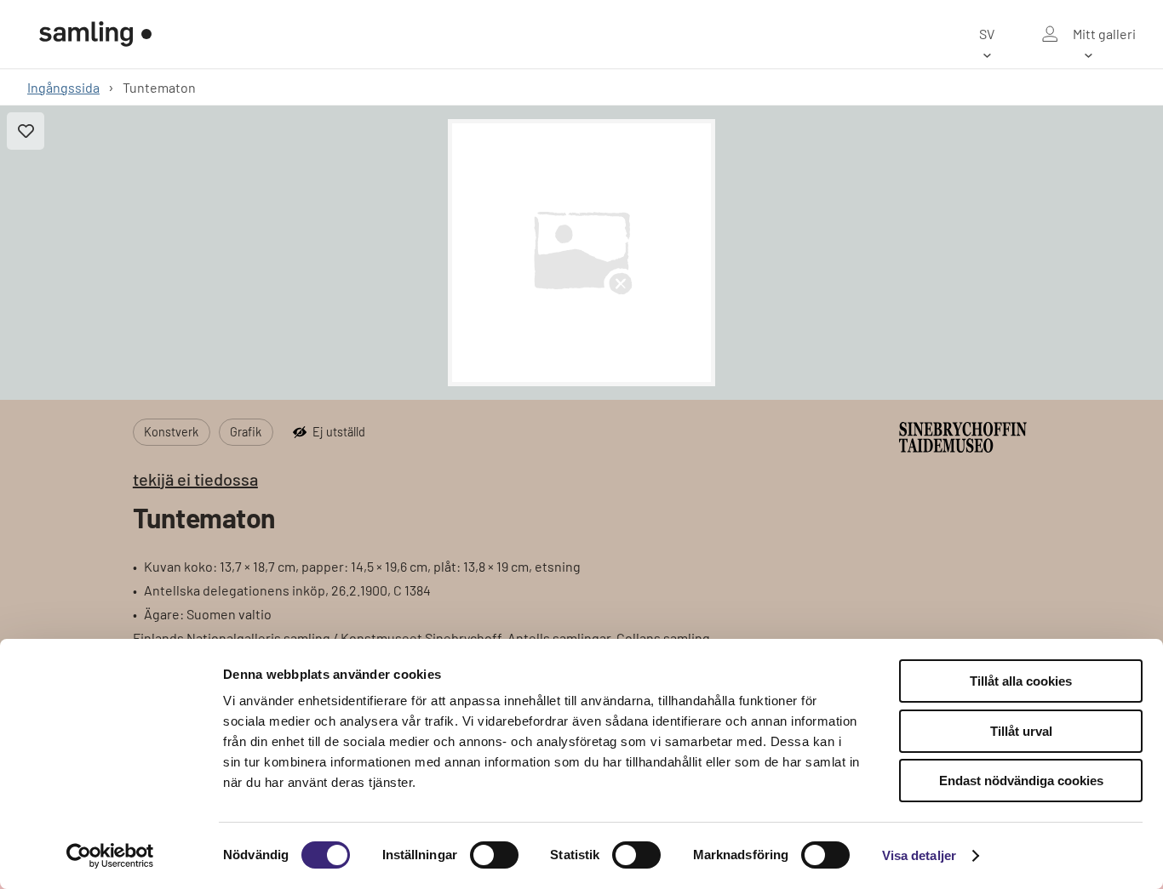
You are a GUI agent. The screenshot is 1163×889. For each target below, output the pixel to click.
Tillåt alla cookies (1021, 681)
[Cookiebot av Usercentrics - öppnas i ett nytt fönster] (110, 856)
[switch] (494, 855)
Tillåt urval (1021, 731)
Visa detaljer (919, 855)
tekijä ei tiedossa (195, 479)
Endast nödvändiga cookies (1021, 780)
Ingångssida (63, 87)
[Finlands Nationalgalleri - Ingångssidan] (95, 34)
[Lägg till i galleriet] (25, 131)
